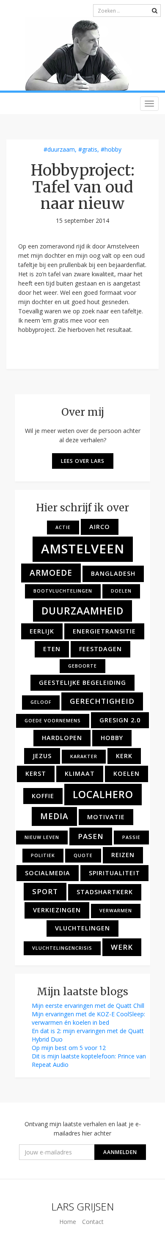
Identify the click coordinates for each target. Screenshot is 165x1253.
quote (83, 855)
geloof (40, 702)
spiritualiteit (114, 873)
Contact (93, 1222)
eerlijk (42, 631)
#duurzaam (59, 149)
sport (45, 891)
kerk (124, 756)
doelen (121, 591)
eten (51, 649)
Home (67, 1222)
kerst (35, 773)
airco (99, 527)
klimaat (80, 773)
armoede (51, 572)
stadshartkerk (105, 892)
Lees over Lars (82, 461)
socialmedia (47, 873)
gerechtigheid (102, 701)
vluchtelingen (82, 928)
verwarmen (115, 911)
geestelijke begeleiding (82, 683)
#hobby (111, 149)
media (54, 816)
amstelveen (82, 548)
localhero (103, 794)
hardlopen (62, 738)
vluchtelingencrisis (62, 948)
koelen (126, 773)
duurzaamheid (82, 610)
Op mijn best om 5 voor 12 (69, 1048)
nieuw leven (42, 837)
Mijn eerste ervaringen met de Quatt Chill (88, 1006)
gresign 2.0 (119, 720)
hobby (112, 738)
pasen (91, 836)
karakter (83, 756)
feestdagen (100, 649)
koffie (43, 796)
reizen (123, 855)
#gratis (87, 149)
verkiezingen (57, 910)
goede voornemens (53, 721)
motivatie (106, 817)
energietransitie (104, 631)
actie (63, 527)
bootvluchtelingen (62, 591)
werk (122, 947)
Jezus (42, 756)
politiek (43, 855)
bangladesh (113, 573)
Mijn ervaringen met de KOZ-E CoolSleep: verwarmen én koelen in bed (88, 1018)
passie (131, 837)
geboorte (82, 666)
